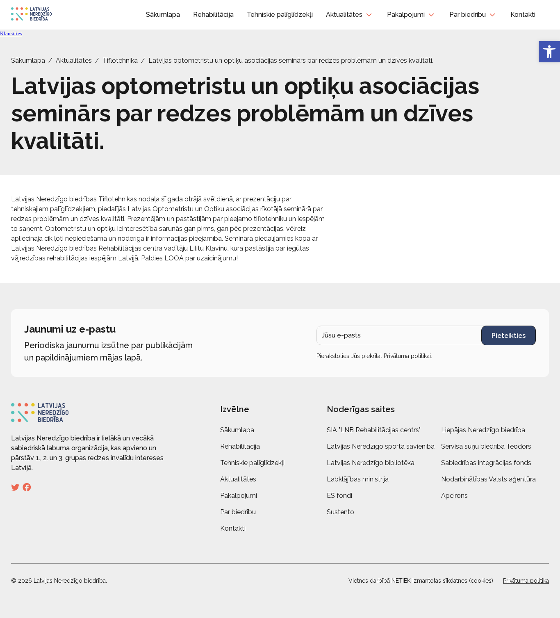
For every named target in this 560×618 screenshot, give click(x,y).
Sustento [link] (340, 512)
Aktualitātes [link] (344, 14)
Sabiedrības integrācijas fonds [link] (486, 463)
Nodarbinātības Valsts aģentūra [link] (488, 479)
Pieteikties (509, 336)
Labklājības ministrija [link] (358, 479)
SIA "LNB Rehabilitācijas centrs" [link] (374, 430)
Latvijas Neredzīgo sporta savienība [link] (381, 446)
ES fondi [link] (339, 495)
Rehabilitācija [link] (213, 14)
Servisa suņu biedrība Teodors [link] (486, 446)
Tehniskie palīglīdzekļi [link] (280, 14)
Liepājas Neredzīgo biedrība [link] (483, 430)
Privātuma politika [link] (526, 580)
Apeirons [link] (454, 495)
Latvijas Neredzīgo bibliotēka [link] (370, 463)
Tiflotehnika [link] (120, 60)
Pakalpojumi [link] (406, 14)
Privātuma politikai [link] (407, 356)
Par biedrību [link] (467, 14)
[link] (549, 51)
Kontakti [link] (522, 14)
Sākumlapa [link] (163, 14)
